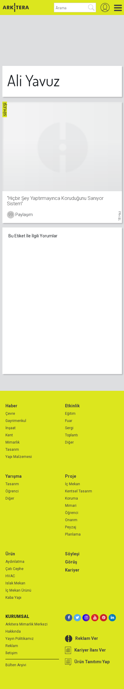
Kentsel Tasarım (78, 491)
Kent (9, 435)
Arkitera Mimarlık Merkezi (26, 624)
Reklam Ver (86, 638)
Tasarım (12, 449)
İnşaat (10, 428)
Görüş (71, 562)
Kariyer (72, 570)
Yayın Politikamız (19, 639)
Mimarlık (12, 442)
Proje (70, 476)
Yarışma (13, 476)
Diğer (69, 442)
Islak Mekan (15, 583)
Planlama (73, 534)
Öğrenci (12, 491)
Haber (11, 405)
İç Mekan (72, 484)
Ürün (10, 553)
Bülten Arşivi (15, 665)
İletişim (11, 653)
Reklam (11, 646)
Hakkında (13, 631)
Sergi (69, 428)
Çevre (10, 413)
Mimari (70, 505)
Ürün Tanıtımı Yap (92, 661)
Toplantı (71, 435)
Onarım (71, 520)
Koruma (71, 498)
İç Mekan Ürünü (18, 590)
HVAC (10, 576)
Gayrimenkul (15, 421)
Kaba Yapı (13, 597)
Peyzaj (70, 527)
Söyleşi (72, 553)
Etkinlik (72, 405)
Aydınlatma (14, 562)
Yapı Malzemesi (18, 457)
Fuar (68, 421)
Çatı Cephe (14, 569)
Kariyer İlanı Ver (90, 650)
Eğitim (70, 413)
